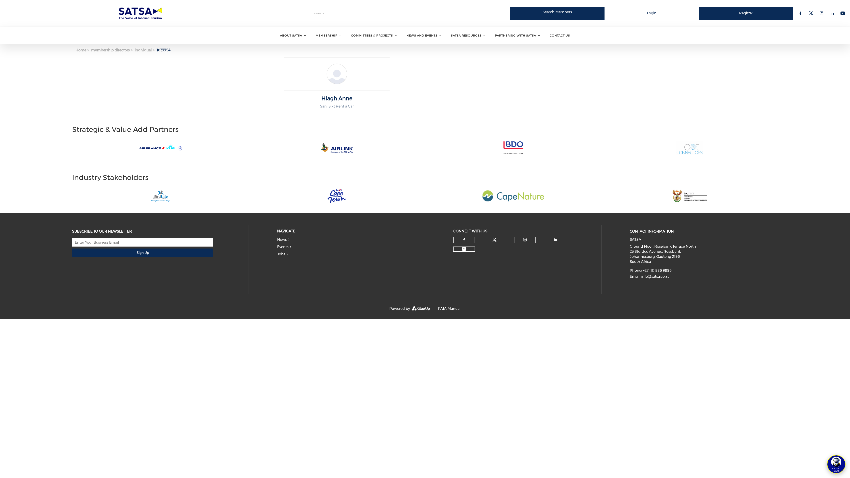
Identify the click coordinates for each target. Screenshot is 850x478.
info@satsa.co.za (655, 276)
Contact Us (560, 35)
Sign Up (143, 253)
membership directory (110, 50)
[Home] (141, 13)
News (282, 239)
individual (143, 50)
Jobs (281, 254)
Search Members (557, 12)
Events (282, 247)
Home (80, 50)
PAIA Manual (449, 308)
